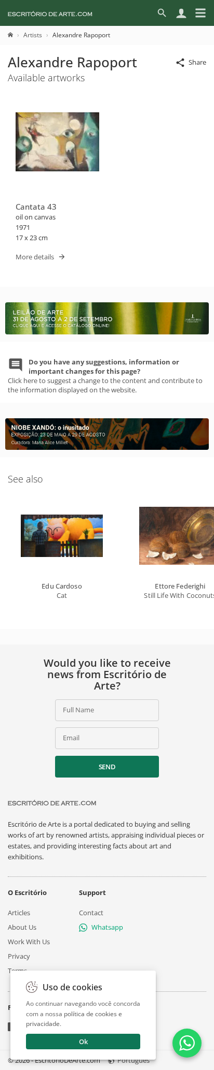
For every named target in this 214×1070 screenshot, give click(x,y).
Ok (83, 1041)
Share (197, 62)
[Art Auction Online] (107, 331)
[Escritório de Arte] (50, 13)
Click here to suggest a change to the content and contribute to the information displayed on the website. (105, 376)
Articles (19, 912)
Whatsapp (107, 926)
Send (107, 766)
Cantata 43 (36, 206)
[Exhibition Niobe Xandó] (107, 447)
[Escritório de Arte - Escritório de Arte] (52, 803)
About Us (22, 926)
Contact (91, 912)
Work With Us (29, 941)
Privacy (19, 956)
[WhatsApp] (187, 1043)
